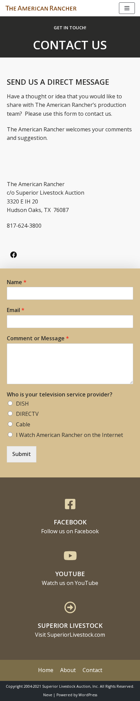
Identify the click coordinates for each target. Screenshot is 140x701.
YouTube (70, 574)
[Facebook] (13, 255)
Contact (92, 670)
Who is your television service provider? (59, 394)
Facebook (70, 522)
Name (17, 282)
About (68, 670)
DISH (22, 403)
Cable (23, 424)
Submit (21, 454)
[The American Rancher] (41, 8)
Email (15, 310)
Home (45, 670)
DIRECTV (27, 414)
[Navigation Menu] (127, 8)
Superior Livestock (70, 625)
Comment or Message (38, 338)
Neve (47, 694)
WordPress (87, 694)
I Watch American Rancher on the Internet (69, 435)
